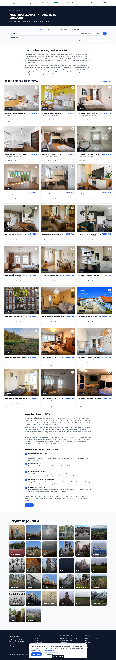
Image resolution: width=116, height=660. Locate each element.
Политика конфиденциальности (68, 638)
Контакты (79, 3)
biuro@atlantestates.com (91, 638)
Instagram (87, 642)
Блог (73, 3)
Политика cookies (64, 642)
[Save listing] (36, 87)
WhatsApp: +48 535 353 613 (16, 646)
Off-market (45, 3)
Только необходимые (51, 654)
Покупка (30, 3)
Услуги (62, 3)
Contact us (29, 505)
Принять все (36, 654)
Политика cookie (49, 650)
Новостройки (38, 642)
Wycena (54, 3)
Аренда (38, 3)
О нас (68, 3)
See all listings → (107, 81)
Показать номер (95, 3)
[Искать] (105, 33)
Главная (11, 10)
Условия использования (66, 640)
